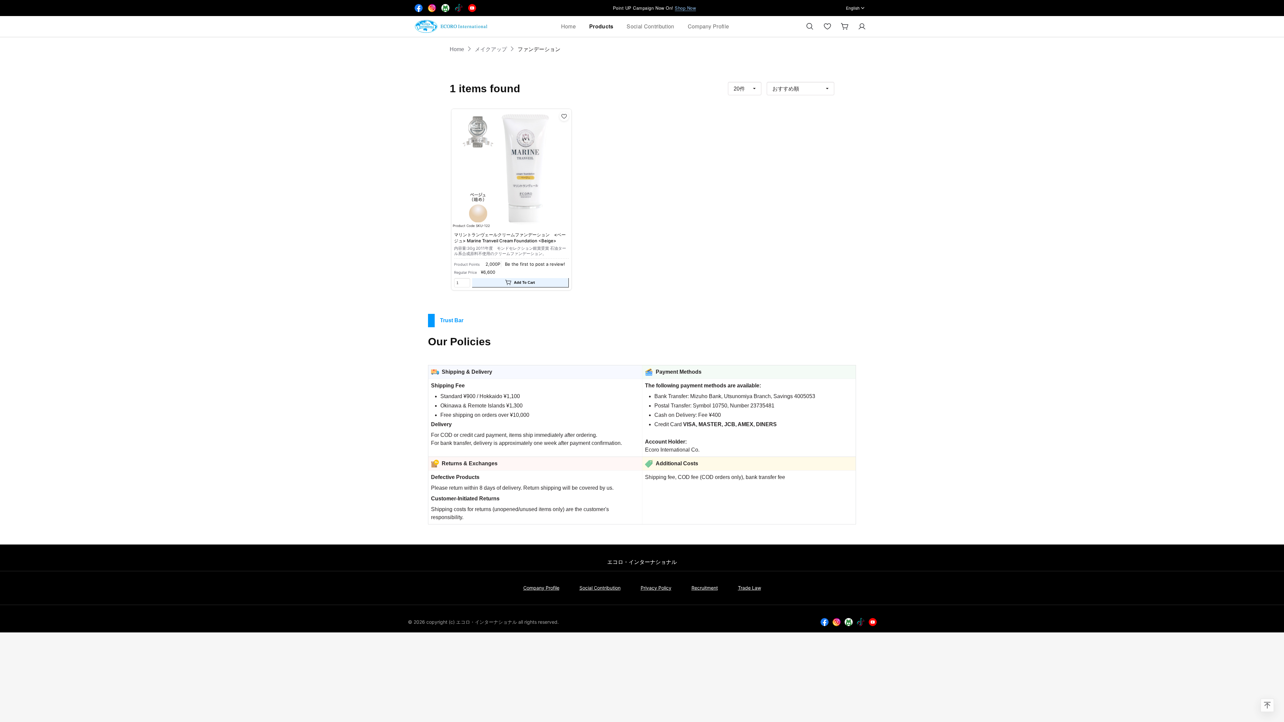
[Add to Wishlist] (564, 116)
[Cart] (844, 26)
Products (601, 26)
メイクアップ (491, 49)
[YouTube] (872, 622)
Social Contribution (650, 26)
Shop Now (685, 8)
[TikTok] (860, 622)
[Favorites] (827, 26)
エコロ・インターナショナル (642, 562)
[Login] (862, 26)
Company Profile (708, 26)
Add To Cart (524, 282)
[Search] (809, 26)
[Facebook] (419, 8)
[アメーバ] (848, 622)
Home (568, 26)
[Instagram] (836, 622)
